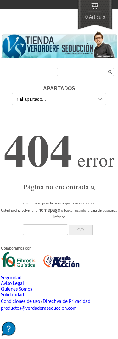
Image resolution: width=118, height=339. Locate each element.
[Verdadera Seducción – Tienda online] (59, 57)
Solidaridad (12, 294)
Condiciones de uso (20, 301)
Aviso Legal (12, 283)
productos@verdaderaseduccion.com (39, 308)
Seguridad (11, 278)
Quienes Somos (16, 289)
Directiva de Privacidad (66, 301)
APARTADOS (59, 88)
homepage (49, 210)
